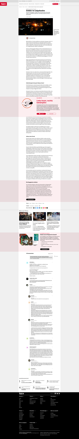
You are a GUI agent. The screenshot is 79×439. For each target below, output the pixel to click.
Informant (41, 433)
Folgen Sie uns (52, 393)
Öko (19, 399)
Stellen (41, 402)
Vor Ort (41, 414)
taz (21, 393)
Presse (41, 403)
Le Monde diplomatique (54, 415)
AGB (52, 433)
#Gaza (43, 203)
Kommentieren (32, 205)
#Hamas (36, 203)
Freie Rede (20, 418)
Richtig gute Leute (32, 402)
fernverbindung (21, 414)
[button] (59, 4)
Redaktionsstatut (46, 432)
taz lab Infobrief (32, 416)
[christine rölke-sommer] (27, 279)
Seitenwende (55, 433)
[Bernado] (27, 285)
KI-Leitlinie (57, 432)
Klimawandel (32, 403)
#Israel (30, 203)
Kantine (20, 426)
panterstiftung (53, 403)
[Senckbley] (29, 296)
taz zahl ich (31, 415)
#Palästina (33, 203)
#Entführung (40, 203)
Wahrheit (20, 407)
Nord (20, 406)
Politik (20, 398)
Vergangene (42, 416)
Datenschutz (45, 433)
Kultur (20, 402)
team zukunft (32, 412)
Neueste (49, 253)
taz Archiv (52, 417)
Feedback (31, 424)
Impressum (49, 433)
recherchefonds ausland (54, 402)
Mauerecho (21, 416)
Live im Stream (42, 415)
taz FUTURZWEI (53, 414)
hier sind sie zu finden (35, 258)
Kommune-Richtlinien (52, 432)
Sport (20, 403)
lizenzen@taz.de (25, 433)
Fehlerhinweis (36, 205)
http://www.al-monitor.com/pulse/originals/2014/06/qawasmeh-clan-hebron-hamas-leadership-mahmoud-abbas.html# (41, 281)
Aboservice (31, 426)
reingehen (20, 419)
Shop (20, 427)
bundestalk (21, 412)
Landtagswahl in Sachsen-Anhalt (34, 399)
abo (51, 398)
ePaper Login (32, 427)
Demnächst (42, 412)
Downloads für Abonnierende (34, 428)
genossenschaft (53, 399)
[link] (24, 4)
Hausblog (41, 399)
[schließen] (59, 98)
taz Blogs (52, 413)
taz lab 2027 (42, 418)
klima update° (21, 415)
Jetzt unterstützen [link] (31, 199)
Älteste (52, 253)
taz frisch (31, 414)
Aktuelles (41, 398)
